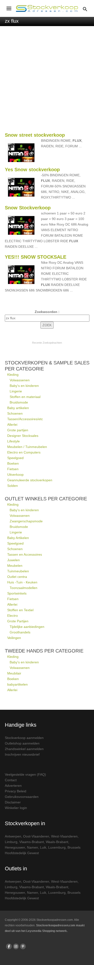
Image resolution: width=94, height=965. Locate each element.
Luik (43, 847)
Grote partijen (17, 430)
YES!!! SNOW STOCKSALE (35, 257)
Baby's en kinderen (24, 386)
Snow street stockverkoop (35, 135)
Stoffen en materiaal (25, 397)
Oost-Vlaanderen (36, 836)
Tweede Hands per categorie (44, 650)
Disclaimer (13, 802)
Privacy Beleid (15, 791)
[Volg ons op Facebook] (9, 946)
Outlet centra (17, 577)
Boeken (13, 463)
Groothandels (20, 632)
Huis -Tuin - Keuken (22, 582)
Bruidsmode (19, 402)
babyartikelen (17, 684)
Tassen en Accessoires (24, 554)
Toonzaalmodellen (23, 588)
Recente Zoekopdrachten (47, 342)
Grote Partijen (17, 621)
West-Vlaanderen (64, 836)
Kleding (13, 374)
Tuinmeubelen (18, 571)
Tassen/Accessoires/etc (25, 419)
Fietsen (13, 469)
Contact (11, 780)
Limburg (11, 842)
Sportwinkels (17, 593)
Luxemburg (57, 847)
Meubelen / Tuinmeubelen (27, 447)
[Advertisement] (47, 82)
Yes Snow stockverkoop (32, 169)
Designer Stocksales (22, 436)
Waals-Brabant (57, 842)
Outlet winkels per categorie (46, 498)
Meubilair (14, 673)
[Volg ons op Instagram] (16, 946)
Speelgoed (15, 458)
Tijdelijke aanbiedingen (27, 627)
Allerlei (12, 424)
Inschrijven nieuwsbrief (22, 754)
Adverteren (13, 786)
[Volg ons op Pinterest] (23, 946)
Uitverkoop (15, 474)
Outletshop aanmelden (22, 743)
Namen (32, 847)
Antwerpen (13, 836)
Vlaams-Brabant (31, 842)
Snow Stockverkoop (28, 207)
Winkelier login (16, 808)
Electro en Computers (23, 452)
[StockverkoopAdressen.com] (47, 8)
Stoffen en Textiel (20, 610)
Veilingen (14, 638)
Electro (12, 615)
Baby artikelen (18, 408)
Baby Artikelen (18, 538)
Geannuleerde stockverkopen (29, 480)
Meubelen (14, 566)
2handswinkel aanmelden (24, 749)
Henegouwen (15, 847)
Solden (12, 486)
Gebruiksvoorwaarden (22, 797)
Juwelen (13, 560)
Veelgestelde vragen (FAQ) (25, 774)
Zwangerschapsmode (26, 521)
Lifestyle (13, 441)
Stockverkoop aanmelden (24, 738)
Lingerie (16, 391)
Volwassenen (20, 380)
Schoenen (15, 413)
